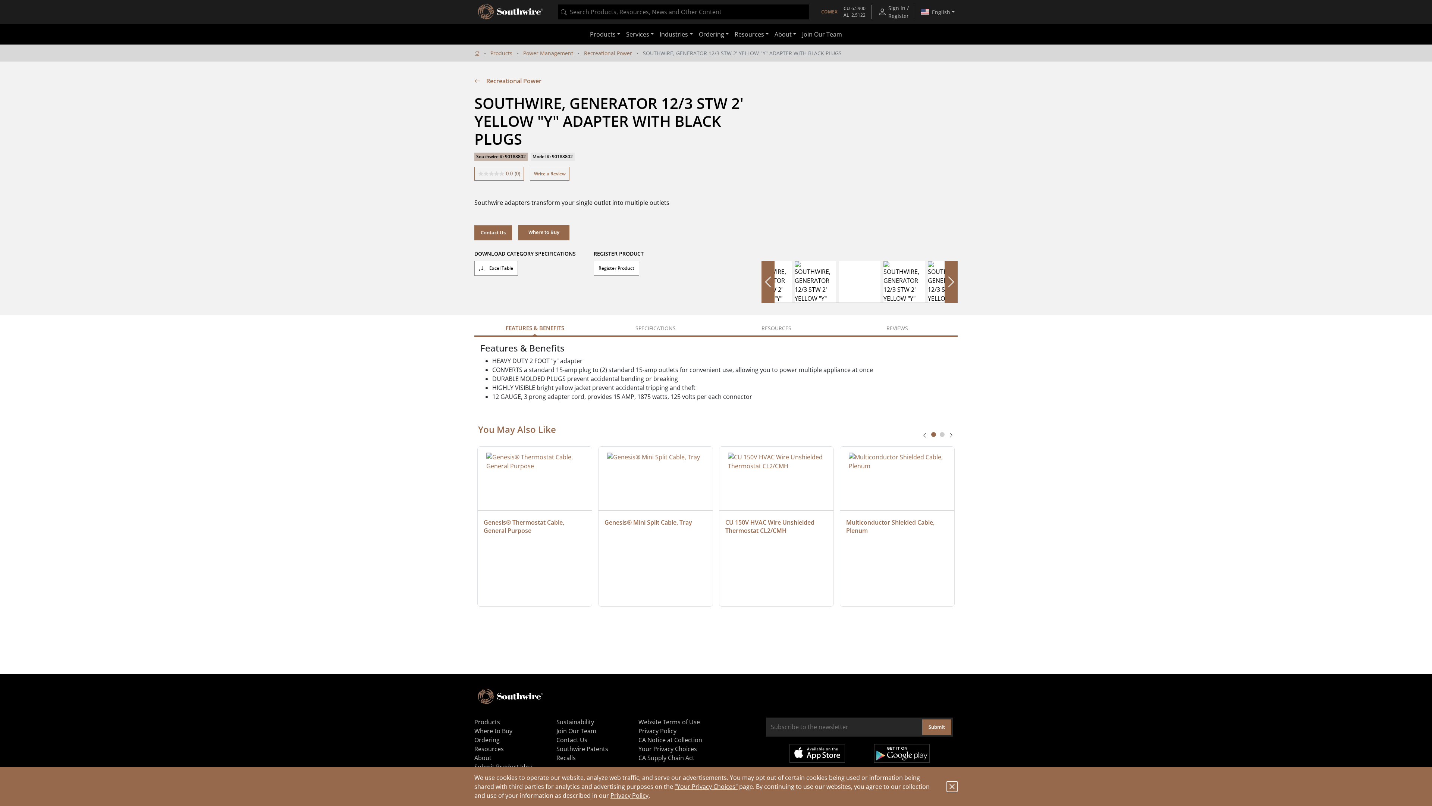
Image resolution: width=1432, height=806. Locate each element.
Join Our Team (822, 34)
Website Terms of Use (669, 722)
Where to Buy (493, 731)
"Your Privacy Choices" (706, 786)
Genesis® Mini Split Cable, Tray (648, 522)
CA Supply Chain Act (666, 758)
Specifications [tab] (655, 328)
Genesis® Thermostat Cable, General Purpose (525, 526)
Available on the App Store (817, 753)
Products (501, 53)
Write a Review (550, 174)
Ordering (487, 740)
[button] (543, 232)
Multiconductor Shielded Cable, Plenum (891, 526)
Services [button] (637, 34)
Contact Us (493, 232)
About (483, 758)
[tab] (933, 434)
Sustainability (575, 722)
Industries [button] (674, 34)
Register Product (616, 268)
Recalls (566, 758)
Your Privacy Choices (667, 749)
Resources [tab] (776, 328)
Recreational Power (608, 53)
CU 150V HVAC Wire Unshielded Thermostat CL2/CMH (770, 526)
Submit (937, 727)
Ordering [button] (711, 34)
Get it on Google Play (902, 753)
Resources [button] (749, 34)
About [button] (783, 34)
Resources (489, 749)
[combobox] (683, 11)
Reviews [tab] (897, 328)
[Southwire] (510, 12)
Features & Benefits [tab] (535, 328)
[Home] (477, 53)
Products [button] (603, 34)
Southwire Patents (582, 749)
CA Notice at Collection (670, 740)
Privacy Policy (629, 795)
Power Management (548, 53)
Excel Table (500, 268)
